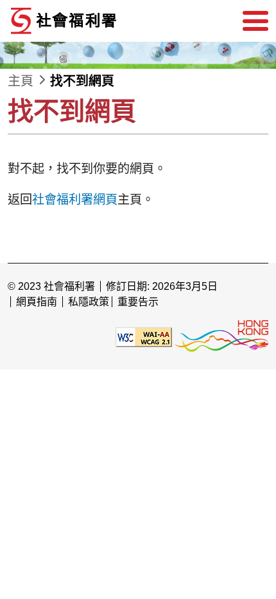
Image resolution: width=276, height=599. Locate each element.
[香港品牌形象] (221, 336)
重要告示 (138, 301)
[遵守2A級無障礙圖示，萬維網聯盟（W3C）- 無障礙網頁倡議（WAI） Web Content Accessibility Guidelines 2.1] (144, 336)
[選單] (255, 21)
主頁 (20, 81)
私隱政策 (88, 301)
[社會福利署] (104, 21)
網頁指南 (36, 301)
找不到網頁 (82, 81)
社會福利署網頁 (74, 199)
